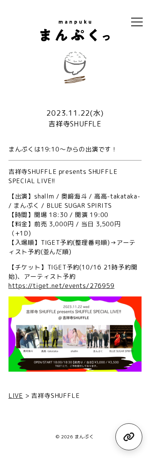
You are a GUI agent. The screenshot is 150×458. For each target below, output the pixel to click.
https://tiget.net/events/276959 (61, 285)
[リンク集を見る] (128, 436)
